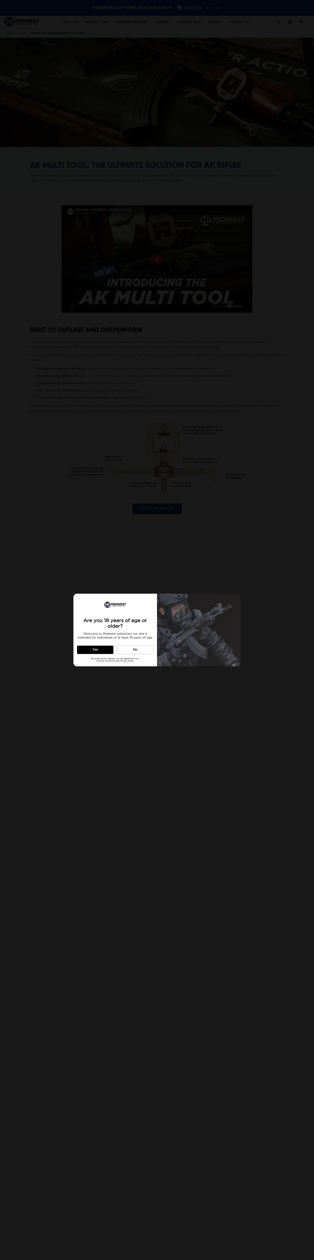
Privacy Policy (127, 661)
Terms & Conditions (105, 661)
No (135, 649)
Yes (95, 649)
